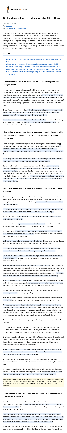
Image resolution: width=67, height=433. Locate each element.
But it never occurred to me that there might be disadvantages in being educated (34, 69)
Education (9, 26)
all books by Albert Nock (19, 28)
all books (8, 28)
